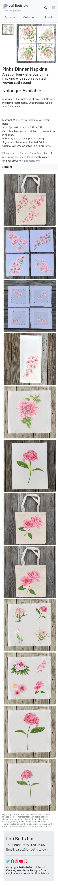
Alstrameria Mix (31, 160)
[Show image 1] (7, 29)
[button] (53, 8)
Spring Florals (15, 157)
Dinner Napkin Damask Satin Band (22, 153)
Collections (30, 17)
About (48, 17)
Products (9, 17)
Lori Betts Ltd (15, 8)
